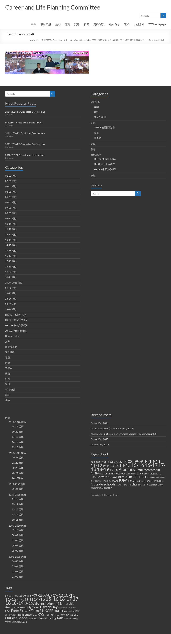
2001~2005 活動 (17, 556)
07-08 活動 (11, 207)
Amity (9, 607)
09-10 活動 (113, 40)
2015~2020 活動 (17, 422)
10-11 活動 (11, 223)
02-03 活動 (11, 181)
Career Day (49, 607)
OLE (76, 614)
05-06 (22, 595)
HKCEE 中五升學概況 (16, 320)
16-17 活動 (11, 255)
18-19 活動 (11, 266)
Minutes (57, 615)
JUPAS (38, 614)
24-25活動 (10, 304)
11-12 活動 (11, 229)
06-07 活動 (11, 202)
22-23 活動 (11, 293)
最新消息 (45, 24)
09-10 (58, 595)
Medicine (49, 614)
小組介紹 (139, 24)
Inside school (24, 614)
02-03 (8, 596)
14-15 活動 (11, 245)
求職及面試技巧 (19, 621)
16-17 (65, 599)
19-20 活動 (11, 271)
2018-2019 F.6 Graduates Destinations (25, 155)
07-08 (37, 595)
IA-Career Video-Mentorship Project (24, 122)
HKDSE (59, 611)
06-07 (30, 596)
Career (36, 607)
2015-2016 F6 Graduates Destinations (25, 144)
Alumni (40, 603)
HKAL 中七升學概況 (15, 314)
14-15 (39, 599)
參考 (86, 24)
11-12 (11, 599)
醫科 (7, 394)
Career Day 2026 (99, 423)
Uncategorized (12, 336)
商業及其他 (11, 346)
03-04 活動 (11, 186)
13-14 (29, 599)
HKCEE (47, 610)
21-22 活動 (11, 288)
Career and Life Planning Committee (52, 7)
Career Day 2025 (99, 439)
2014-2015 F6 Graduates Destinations (25, 111)
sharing (51, 618)
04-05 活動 (11, 191)
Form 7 (36, 610)
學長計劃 (10, 352)
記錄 (77, 24)
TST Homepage (157, 24)
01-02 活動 (11, 175)
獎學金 (8, 368)
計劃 (67, 24)
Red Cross (33, 618)
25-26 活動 (11, 309)
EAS (8, 611)
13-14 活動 (11, 239)
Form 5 (16, 610)
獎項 (7, 373)
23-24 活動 (11, 298)
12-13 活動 (11, 234)
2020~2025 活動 (13, 282)
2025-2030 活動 (17, 484)
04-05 (15, 596)
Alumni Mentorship (60, 603)
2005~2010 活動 (99, 40)
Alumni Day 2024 (100, 444)
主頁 (33, 24)
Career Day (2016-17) (66, 607)
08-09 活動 (11, 213)
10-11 (69, 595)
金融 (7, 400)
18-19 (17, 603)
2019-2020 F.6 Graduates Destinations (25, 133)
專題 (7, 357)
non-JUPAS (67, 614)
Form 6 (26, 610)
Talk (59, 618)
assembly (25, 607)
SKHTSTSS (46, 40)
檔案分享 (114, 24)
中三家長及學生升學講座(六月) (133, 40)
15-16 (52, 599)
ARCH (16, 607)
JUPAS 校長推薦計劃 (16, 330)
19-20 (28, 603)
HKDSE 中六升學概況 (16, 325)
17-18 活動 (11, 261)
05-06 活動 (11, 197)
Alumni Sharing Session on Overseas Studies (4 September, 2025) (124, 433)
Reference (41, 618)
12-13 (20, 599)
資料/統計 (99, 24)
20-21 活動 (11, 277)
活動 (58, 24)
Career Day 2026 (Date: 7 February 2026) (112, 428)
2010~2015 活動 (17, 494)
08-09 (47, 595)
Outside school (16, 618)
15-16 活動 (11, 250)
